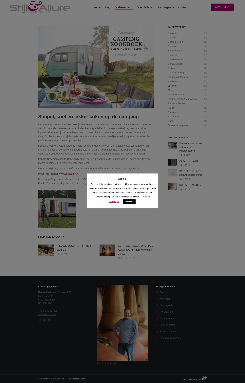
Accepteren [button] (129, 202)
